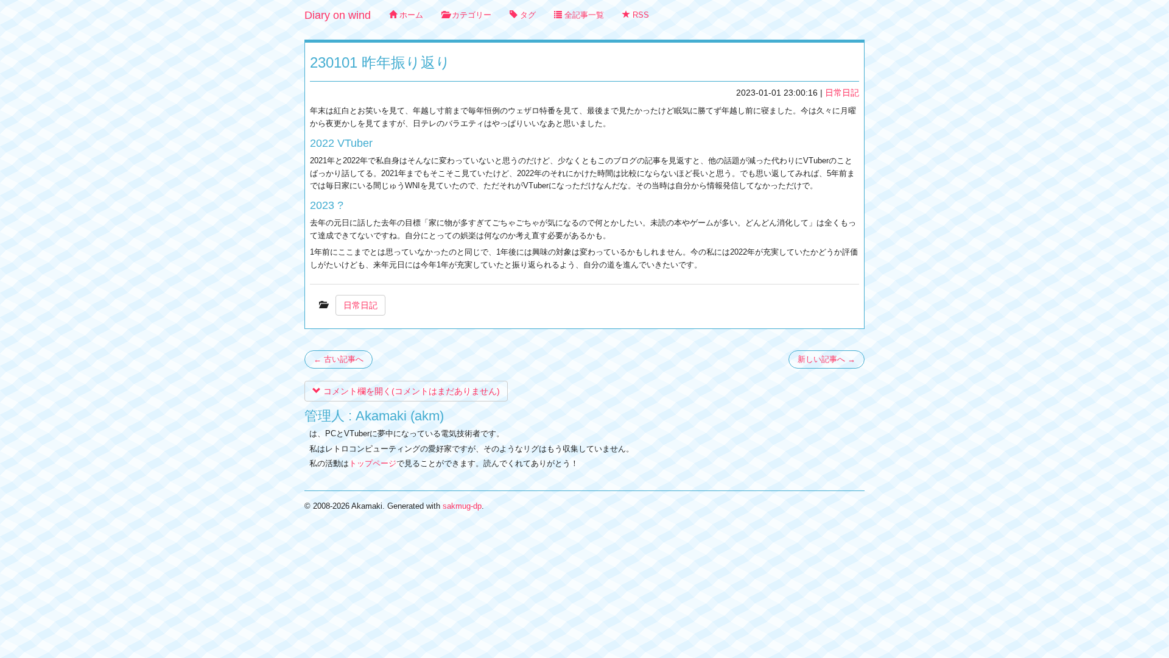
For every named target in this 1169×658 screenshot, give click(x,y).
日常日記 (842, 92)
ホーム (410, 14)
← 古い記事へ (338, 359)
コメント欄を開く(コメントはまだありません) (410, 391)
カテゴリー (470, 14)
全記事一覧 (583, 14)
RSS (639, 14)
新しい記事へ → (826, 359)
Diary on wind (337, 15)
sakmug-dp (462, 506)
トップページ (372, 463)
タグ (527, 14)
